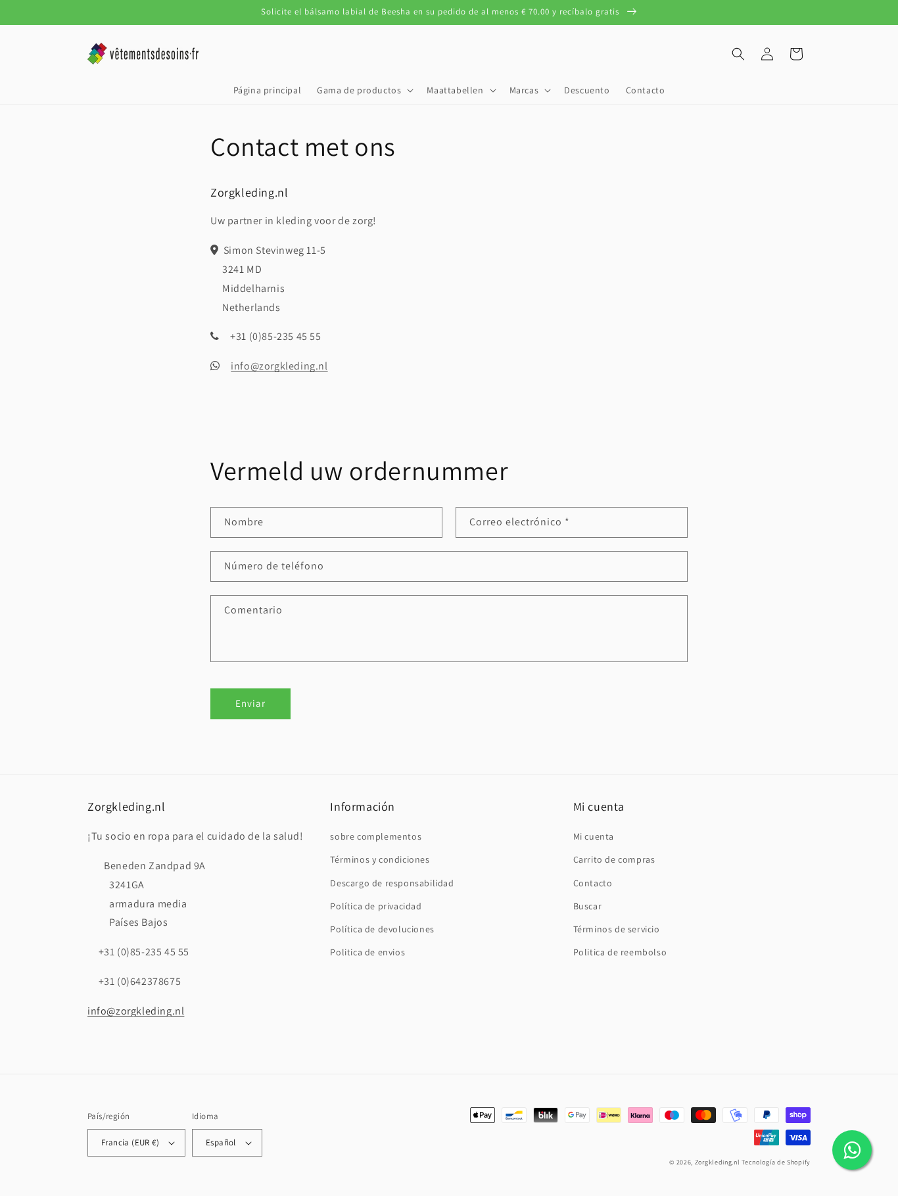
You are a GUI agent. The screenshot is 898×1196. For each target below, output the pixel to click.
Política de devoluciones (382, 929)
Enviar (250, 703)
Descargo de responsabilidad (392, 883)
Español (221, 1142)
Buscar (587, 906)
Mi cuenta (593, 836)
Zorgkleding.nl (717, 1162)
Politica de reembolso (620, 952)
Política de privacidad (375, 906)
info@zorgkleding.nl (279, 366)
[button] (364, 90)
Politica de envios (367, 952)
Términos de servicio (616, 929)
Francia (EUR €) (130, 1142)
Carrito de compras (614, 859)
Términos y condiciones (379, 859)
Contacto (593, 883)
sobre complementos (375, 836)
